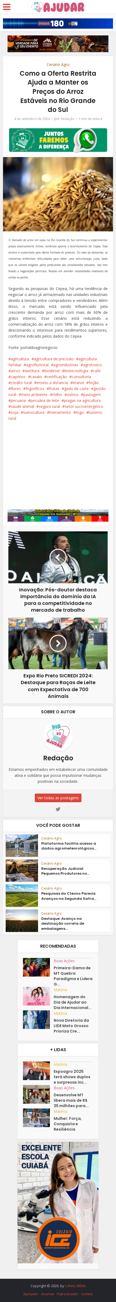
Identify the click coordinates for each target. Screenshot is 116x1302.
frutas (54, 388)
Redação (67, 119)
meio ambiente (34, 394)
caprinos (18, 376)
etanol (78, 382)
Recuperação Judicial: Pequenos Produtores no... (65, 871)
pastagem (92, 394)
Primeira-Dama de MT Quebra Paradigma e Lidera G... (73, 976)
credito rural (21, 382)
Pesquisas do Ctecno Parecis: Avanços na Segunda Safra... (68, 896)
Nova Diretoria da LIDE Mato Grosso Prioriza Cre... (71, 1026)
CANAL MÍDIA (75, 1285)
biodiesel (52, 370)
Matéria (60, 989)
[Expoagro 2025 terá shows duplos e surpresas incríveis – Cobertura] (38, 1070)
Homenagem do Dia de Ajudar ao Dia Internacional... (72, 1002)
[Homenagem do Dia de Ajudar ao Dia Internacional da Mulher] (38, 996)
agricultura (20, 358)
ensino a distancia (52, 382)
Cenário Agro (58, 64)
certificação (57, 376)
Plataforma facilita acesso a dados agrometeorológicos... (68, 846)
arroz (15, 370)
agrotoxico (92, 364)
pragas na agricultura (82, 400)
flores (16, 388)
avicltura (32, 370)
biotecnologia (76, 370)
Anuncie (47, 1293)
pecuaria (18, 400)
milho (57, 394)
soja (14, 412)
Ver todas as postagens (58, 797)
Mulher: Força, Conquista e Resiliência (68, 1124)
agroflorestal (37, 364)
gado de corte (76, 388)
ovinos (73, 394)
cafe (97, 370)
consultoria (81, 376)
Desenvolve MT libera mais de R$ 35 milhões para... (71, 1100)
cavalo (36, 376)
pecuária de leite (44, 400)
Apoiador (30, 1293)
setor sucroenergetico (84, 406)
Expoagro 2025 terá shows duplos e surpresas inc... (72, 1077)
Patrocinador (67, 1293)
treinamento (60, 412)
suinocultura (34, 412)
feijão (94, 382)
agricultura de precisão (54, 358)
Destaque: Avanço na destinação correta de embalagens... (62, 923)
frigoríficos (35, 388)
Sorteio (87, 1293)
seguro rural (49, 406)
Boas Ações (64, 960)
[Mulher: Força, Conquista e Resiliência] (38, 1117)
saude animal (22, 406)
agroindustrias (65, 364)
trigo (80, 412)
